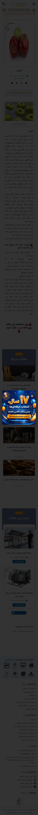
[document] (19, 407)
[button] (5, 394)
